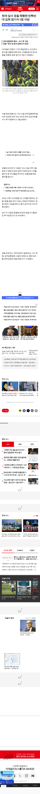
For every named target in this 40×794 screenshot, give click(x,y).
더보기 (34, 516)
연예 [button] (32, 444)
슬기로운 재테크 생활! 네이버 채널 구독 (20, 152)
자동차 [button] (32, 550)
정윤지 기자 (13, 29)
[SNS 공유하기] (36, 30)
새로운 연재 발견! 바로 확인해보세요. (19, 155)
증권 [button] (20, 444)
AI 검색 (32, 9)
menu (37, 9)
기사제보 (15, 785)
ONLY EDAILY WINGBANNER (20, 8)
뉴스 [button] (7, 444)
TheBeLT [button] (20, 550)
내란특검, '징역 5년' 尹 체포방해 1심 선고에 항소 (20, 191)
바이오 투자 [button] (8, 550)
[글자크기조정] (33, 30)
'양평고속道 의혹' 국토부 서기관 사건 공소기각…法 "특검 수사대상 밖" (20, 187)
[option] (20, 3)
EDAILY (2, 9)
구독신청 (25, 785)
